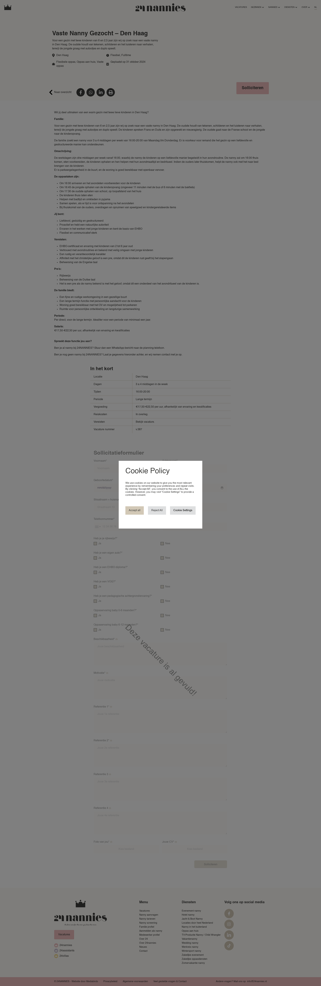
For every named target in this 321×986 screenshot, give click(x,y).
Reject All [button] (157, 510)
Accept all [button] (134, 510)
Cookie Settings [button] (182, 510)
